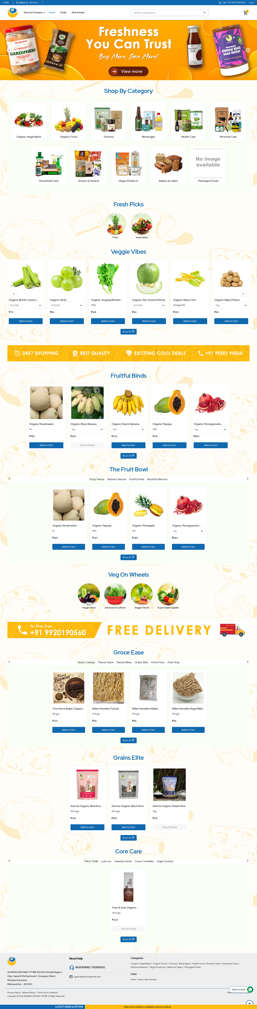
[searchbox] (170, 12)
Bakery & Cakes (174, 967)
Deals (63, 12)
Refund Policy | (29, 992)
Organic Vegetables (140, 963)
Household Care (230, 963)
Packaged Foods (193, 967)
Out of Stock (87, 445)
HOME (6, 2)
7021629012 (98, 967)
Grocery (173, 963)
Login (251, 2)
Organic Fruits (159, 963)
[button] (13, 294)
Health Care (198, 963)
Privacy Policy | (14, 992)
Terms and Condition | (47, 992)
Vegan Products (157, 967)
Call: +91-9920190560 (234, 2)
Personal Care (213, 963)
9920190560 (82, 967)
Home (52, 12)
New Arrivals (78, 12)
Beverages (184, 963)
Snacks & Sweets (139, 967)
